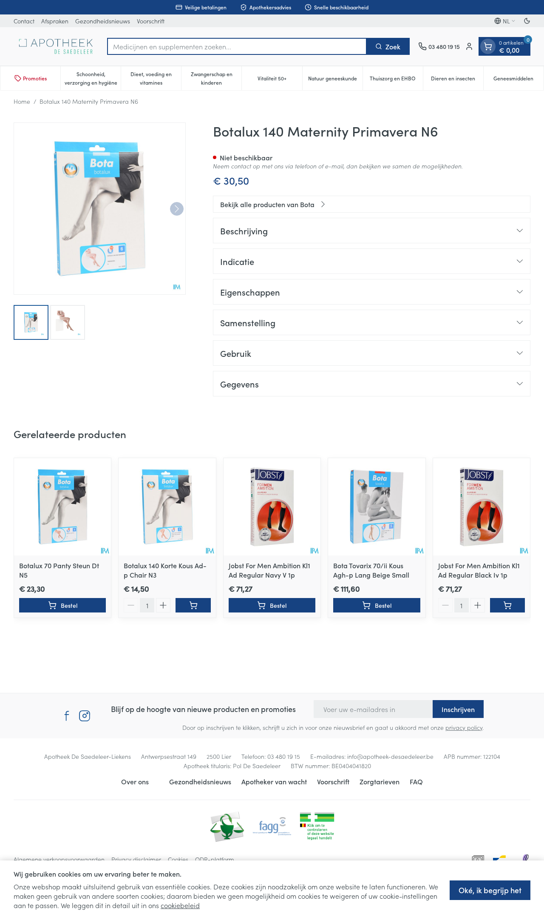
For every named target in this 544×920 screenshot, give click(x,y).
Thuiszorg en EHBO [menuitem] (396, 80)
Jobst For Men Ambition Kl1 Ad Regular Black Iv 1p (479, 570)
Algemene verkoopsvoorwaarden (59, 859)
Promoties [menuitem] (35, 78)
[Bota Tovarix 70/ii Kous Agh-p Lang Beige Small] (376, 506)
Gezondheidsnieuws (102, 21)
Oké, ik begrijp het (490, 890)
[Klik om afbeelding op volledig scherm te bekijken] (99, 208)
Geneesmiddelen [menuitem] (518, 80)
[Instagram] (84, 715)
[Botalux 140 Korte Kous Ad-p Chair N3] (167, 506)
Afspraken (54, 21)
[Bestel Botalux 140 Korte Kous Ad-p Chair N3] (193, 605)
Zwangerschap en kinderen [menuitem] (216, 78)
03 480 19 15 (283, 756)
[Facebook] (66, 715)
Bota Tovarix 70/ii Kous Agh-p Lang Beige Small (371, 570)
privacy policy (463, 727)
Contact (24, 21)
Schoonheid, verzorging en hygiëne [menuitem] (93, 78)
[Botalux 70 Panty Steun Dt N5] (62, 506)
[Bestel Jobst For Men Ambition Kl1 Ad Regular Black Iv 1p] (507, 605)
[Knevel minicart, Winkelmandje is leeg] (488, 46)
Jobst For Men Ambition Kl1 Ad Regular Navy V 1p (269, 570)
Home (22, 101)
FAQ (416, 781)
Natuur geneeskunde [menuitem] (335, 80)
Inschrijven (458, 709)
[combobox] (237, 46)
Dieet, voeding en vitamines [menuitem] (155, 78)
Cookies (178, 859)
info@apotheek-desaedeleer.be (390, 756)
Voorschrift (150, 21)
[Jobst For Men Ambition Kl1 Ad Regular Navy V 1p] (272, 506)
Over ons (135, 781)
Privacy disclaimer (136, 859)
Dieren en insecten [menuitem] (457, 80)
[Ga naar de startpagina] (56, 46)
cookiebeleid (180, 905)
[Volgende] (177, 209)
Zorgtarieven (380, 781)
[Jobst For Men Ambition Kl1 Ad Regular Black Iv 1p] (481, 506)
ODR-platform (214, 859)
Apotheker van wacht (274, 781)
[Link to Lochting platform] (525, 859)
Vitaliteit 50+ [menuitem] (280, 80)
